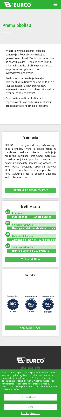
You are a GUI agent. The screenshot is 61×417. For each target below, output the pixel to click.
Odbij (30, 407)
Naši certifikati (30, 327)
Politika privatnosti (30, 413)
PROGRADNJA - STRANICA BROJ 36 (31, 217)
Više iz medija (30, 259)
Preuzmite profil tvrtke (30, 190)
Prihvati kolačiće (30, 397)
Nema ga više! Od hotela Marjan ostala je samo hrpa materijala (33, 230)
